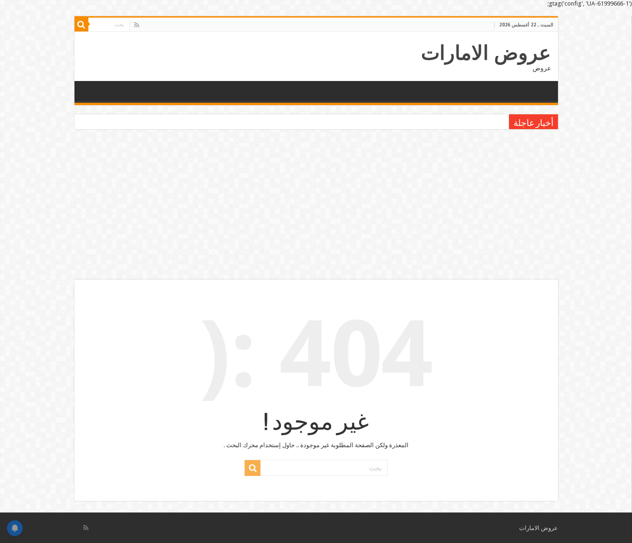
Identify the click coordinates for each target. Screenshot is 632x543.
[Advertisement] (316, 205)
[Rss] (136, 25)
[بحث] (81, 24)
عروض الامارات (486, 53)
